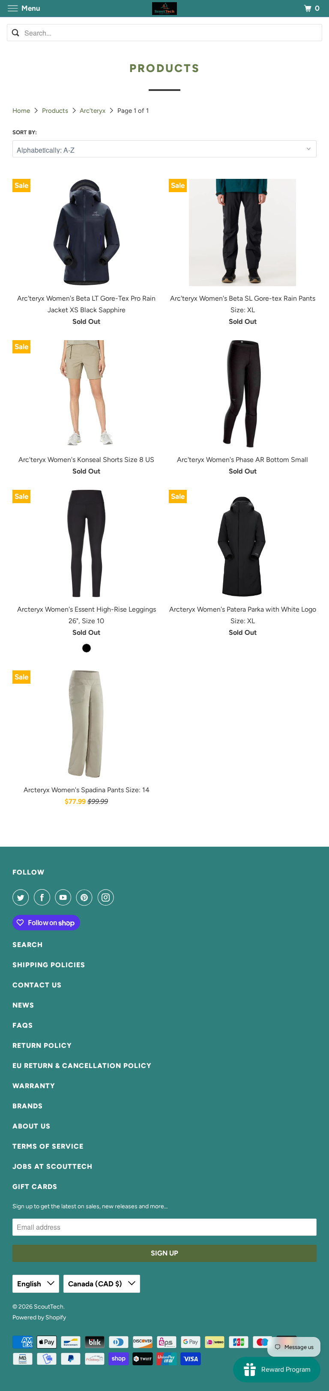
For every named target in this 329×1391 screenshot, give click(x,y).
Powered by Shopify (39, 1317)
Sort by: (24, 132)
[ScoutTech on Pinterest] (86, 897)
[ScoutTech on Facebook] (44, 897)
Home (22, 111)
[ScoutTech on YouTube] (65, 897)
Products (56, 111)
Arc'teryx (93, 111)
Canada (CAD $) (96, 1283)
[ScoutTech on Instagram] (107, 897)
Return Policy (42, 1045)
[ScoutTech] (164, 8)
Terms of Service (48, 1146)
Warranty (33, 1086)
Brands (27, 1106)
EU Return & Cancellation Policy (82, 1066)
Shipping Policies (48, 965)
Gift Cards (34, 1187)
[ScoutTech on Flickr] (120, 897)
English (30, 1283)
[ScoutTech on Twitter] (22, 897)
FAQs (22, 1025)
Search (27, 945)
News (23, 1005)
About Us (31, 1126)
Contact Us (37, 985)
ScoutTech (48, 1306)
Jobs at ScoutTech (52, 1166)
